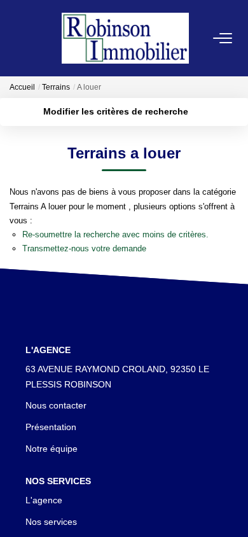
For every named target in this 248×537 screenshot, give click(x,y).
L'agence (43, 500)
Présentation (50, 427)
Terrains (56, 87)
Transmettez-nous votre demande (84, 248)
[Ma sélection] (32, 37)
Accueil (22, 87)
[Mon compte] (17, 37)
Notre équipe (51, 448)
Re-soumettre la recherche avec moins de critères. (115, 234)
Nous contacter (55, 405)
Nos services (51, 522)
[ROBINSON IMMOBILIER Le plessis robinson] (125, 37)
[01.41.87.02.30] (231, 508)
